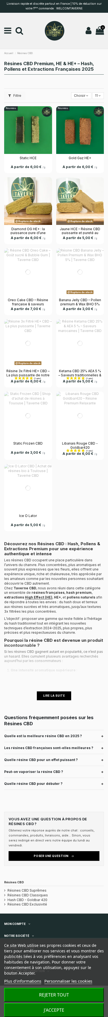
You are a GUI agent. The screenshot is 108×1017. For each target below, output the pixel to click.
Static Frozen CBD (28, 443)
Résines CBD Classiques (27, 895)
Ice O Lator (28, 516)
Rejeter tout (54, 995)
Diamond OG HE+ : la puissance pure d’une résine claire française (28, 233)
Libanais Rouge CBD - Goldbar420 (80, 445)
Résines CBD (14, 882)
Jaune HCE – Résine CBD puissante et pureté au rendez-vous (80, 233)
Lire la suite (54, 695)
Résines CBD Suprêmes (27, 890)
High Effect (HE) (38, 597)
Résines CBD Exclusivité (27, 904)
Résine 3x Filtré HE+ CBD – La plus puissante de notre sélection (28, 375)
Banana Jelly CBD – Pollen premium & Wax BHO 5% (80, 302)
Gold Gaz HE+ (80, 158)
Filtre (16, 95)
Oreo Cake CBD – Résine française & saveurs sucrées (28, 304)
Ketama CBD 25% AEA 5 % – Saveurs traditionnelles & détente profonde (79, 375)
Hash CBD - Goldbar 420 (27, 900)
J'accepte (54, 1010)
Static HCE (28, 158)
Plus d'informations (22, 981)
